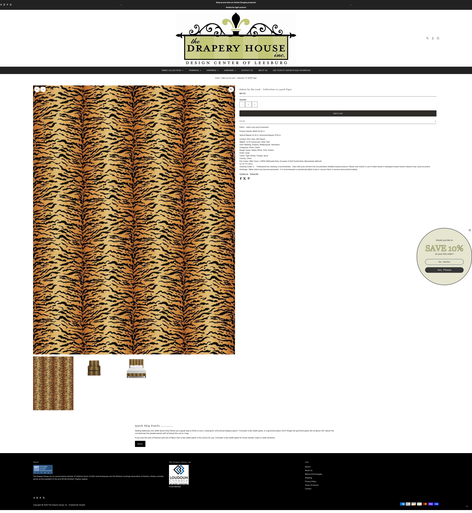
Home (217, 78)
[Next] (351, 5)
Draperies (212, 70)
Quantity (242, 100)
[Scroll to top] (467, 506)
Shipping (308, 478)
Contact (308, 489)
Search (308, 467)
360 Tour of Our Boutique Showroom (291, 70)
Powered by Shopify (77, 505)
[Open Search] (427, 38)
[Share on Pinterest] (249, 179)
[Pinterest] (7, 5)
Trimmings (194, 70)
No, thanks (444, 262)
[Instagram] (4, 5)
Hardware (229, 70)
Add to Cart (338, 113)
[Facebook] (1, 5)
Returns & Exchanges (313, 474)
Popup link (254, 174)
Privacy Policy (310, 481)
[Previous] (121, 5)
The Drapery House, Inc (57, 505)
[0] (438, 38)
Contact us (243, 174)
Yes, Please (444, 270)
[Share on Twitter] (244, 179)
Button (140, 444)
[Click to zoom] (231, 89)
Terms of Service (311, 485)
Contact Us (247, 70)
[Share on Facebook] (241, 179)
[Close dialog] (470, 230)
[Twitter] (10, 5)
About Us (262, 70)
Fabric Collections (172, 70)
